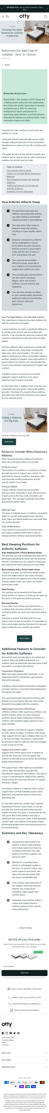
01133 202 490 (35, 998)
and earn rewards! (26, 1010)
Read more (9, 442)
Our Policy (6, 1060)
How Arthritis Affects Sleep (19, 171)
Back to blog (26, 928)
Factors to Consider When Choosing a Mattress (23, 175)
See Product (24, 638)
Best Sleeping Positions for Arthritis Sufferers (23, 181)
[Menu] (2, 16)
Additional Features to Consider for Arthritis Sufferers (22, 187)
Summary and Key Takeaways (20, 191)
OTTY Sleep (27, 1078)
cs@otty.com (36, 1004)
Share (7, 65)
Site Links (6, 1053)
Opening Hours (8, 1067)
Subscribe (25, 973)
